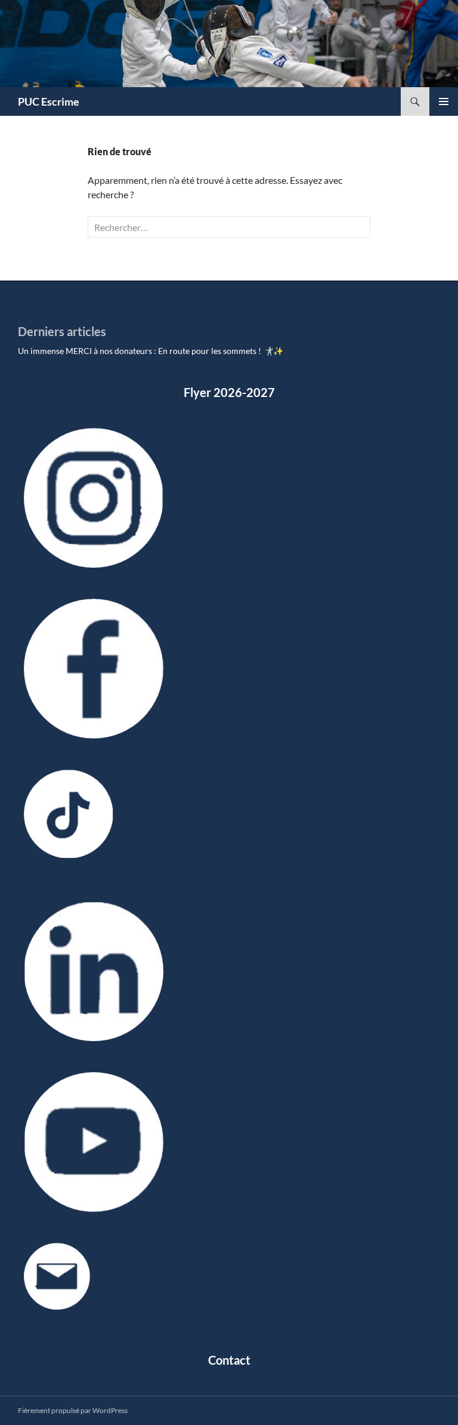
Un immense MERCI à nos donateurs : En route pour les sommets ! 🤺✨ (150, 351)
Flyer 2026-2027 (229, 392)
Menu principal (443, 101)
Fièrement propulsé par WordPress (73, 1410)
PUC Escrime (48, 101)
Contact (229, 1360)
